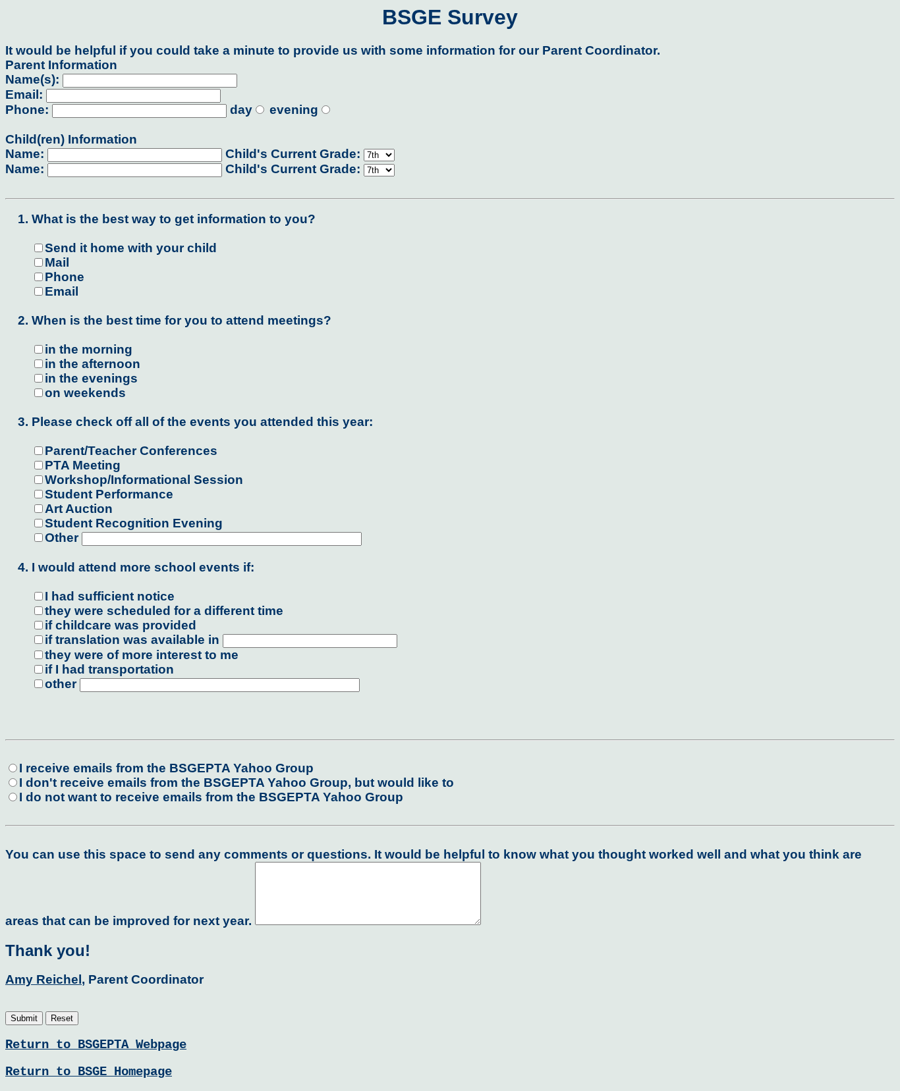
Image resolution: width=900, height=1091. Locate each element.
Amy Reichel (43, 979)
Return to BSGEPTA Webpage (95, 1045)
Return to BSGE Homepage (88, 1072)
